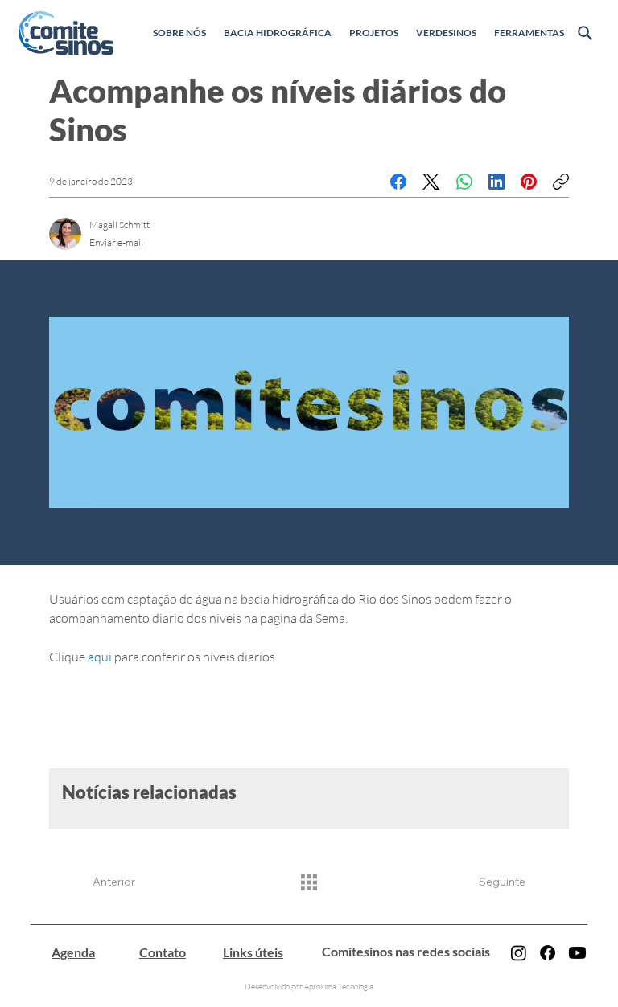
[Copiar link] (561, 182)
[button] (179, 32)
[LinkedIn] (496, 182)
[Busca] (585, 32)
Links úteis (253, 952)
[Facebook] (398, 182)
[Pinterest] (529, 182)
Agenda (73, 952)
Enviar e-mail (116, 242)
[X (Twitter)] (430, 182)
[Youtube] (577, 953)
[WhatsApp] (464, 182)
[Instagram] (519, 953)
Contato (162, 952)
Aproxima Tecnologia (338, 986)
